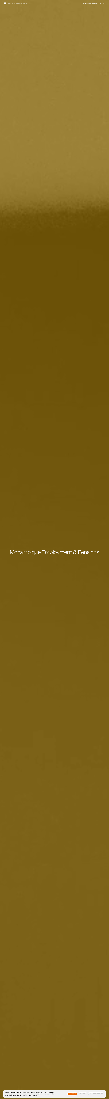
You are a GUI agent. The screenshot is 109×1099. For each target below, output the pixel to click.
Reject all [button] (82, 1094)
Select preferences (96, 1094)
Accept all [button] (72, 1094)
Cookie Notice (32, 1095)
